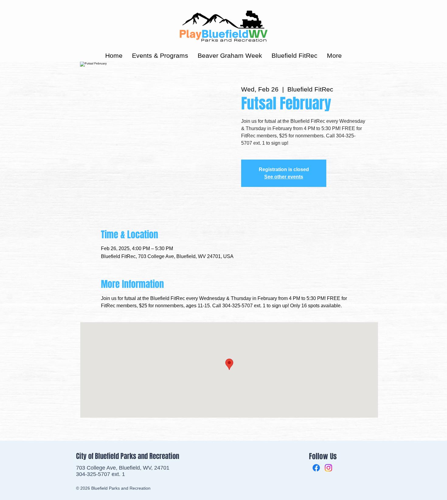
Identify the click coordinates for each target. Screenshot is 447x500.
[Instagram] (328, 468)
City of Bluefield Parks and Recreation (127, 456)
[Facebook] (316, 468)
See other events (283, 176)
